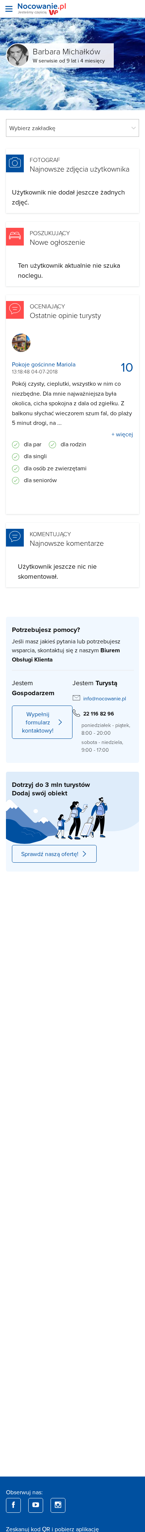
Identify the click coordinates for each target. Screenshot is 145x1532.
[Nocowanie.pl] (42, 9)
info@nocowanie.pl (104, 698)
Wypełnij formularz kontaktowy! (38, 722)
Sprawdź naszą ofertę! (49, 854)
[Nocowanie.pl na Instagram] (58, 1505)
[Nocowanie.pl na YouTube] (35, 1505)
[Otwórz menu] (9, 9)
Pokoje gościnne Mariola (43, 364)
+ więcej (122, 434)
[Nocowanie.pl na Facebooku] (13, 1505)
